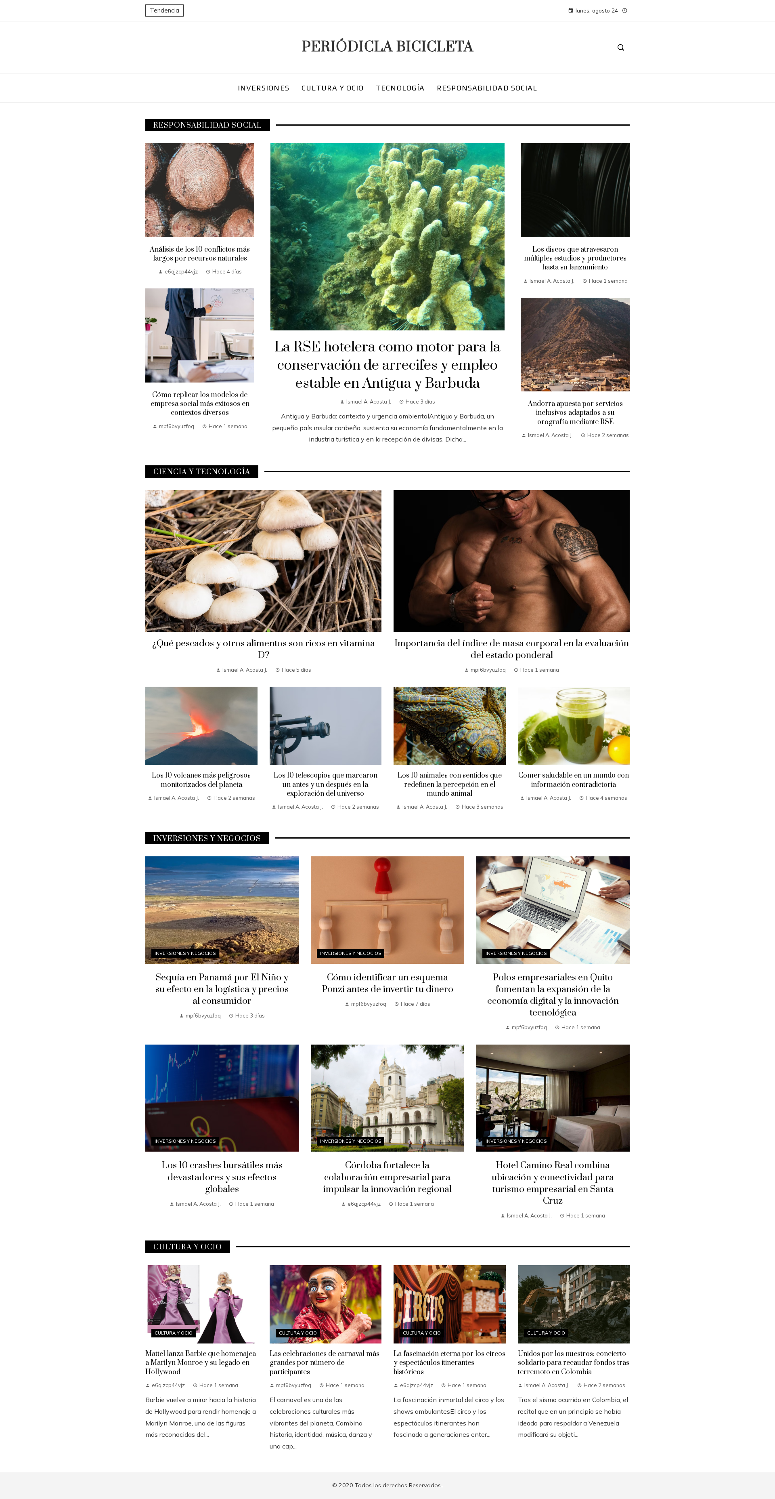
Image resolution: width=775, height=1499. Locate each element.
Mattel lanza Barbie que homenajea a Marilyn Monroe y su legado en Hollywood (200, 1363)
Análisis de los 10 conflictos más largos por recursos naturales (200, 254)
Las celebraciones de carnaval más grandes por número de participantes (324, 1363)
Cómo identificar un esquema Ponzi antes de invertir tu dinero (387, 983)
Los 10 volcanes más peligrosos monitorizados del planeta (201, 780)
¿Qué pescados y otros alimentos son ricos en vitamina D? (263, 649)
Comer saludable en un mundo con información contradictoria (573, 780)
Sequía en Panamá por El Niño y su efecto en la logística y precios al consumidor (222, 989)
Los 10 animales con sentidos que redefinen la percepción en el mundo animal (450, 784)
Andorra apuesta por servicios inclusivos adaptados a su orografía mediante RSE (575, 413)
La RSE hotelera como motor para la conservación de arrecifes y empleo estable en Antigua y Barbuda (387, 365)
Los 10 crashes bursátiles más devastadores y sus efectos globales (222, 1177)
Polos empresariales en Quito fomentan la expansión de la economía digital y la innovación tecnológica (553, 995)
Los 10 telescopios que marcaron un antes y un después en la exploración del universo (325, 784)
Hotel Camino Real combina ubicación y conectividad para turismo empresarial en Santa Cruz (553, 1183)
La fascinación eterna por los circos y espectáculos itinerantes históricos (449, 1363)
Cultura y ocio (174, 1333)
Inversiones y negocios (185, 953)
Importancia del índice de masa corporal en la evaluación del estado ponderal (511, 649)
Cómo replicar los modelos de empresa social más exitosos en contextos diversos (200, 404)
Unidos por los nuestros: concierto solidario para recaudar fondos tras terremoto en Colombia (573, 1363)
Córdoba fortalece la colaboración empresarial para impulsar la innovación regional (387, 1177)
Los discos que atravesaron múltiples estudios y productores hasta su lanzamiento (575, 258)
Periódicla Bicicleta (387, 47)
